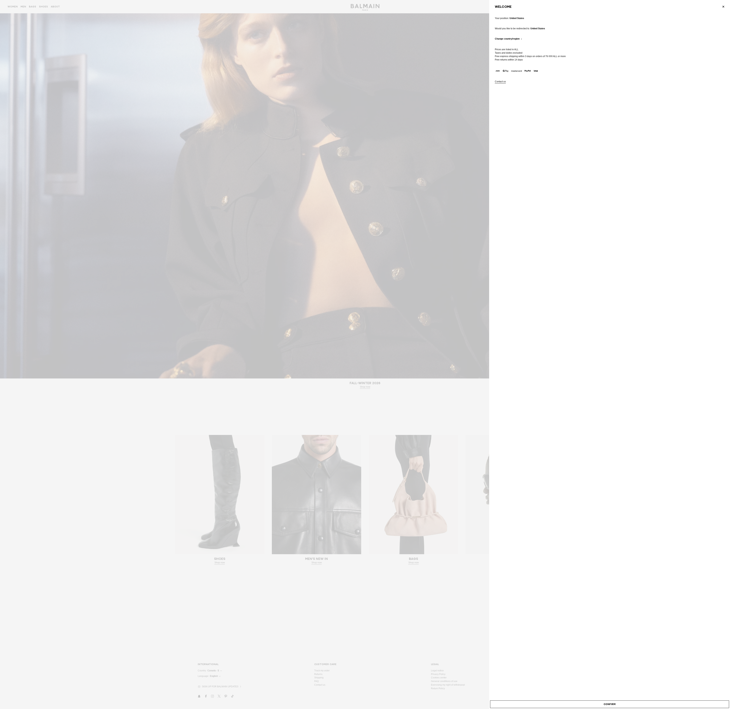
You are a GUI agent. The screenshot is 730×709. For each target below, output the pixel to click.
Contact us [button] (500, 81)
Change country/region (507, 39)
